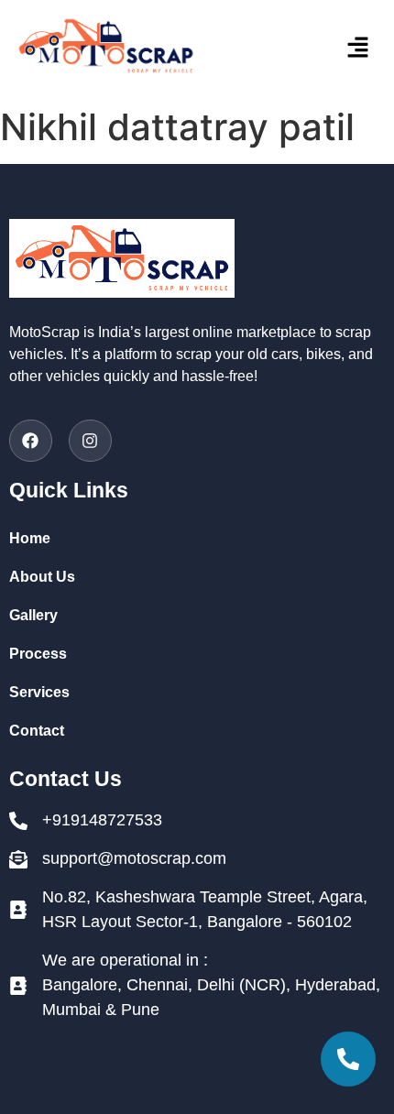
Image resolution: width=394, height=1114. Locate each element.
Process (38, 653)
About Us (42, 576)
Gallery (33, 615)
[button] (329, 49)
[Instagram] (90, 441)
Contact (36, 730)
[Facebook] (30, 441)
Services (39, 692)
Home (29, 538)
